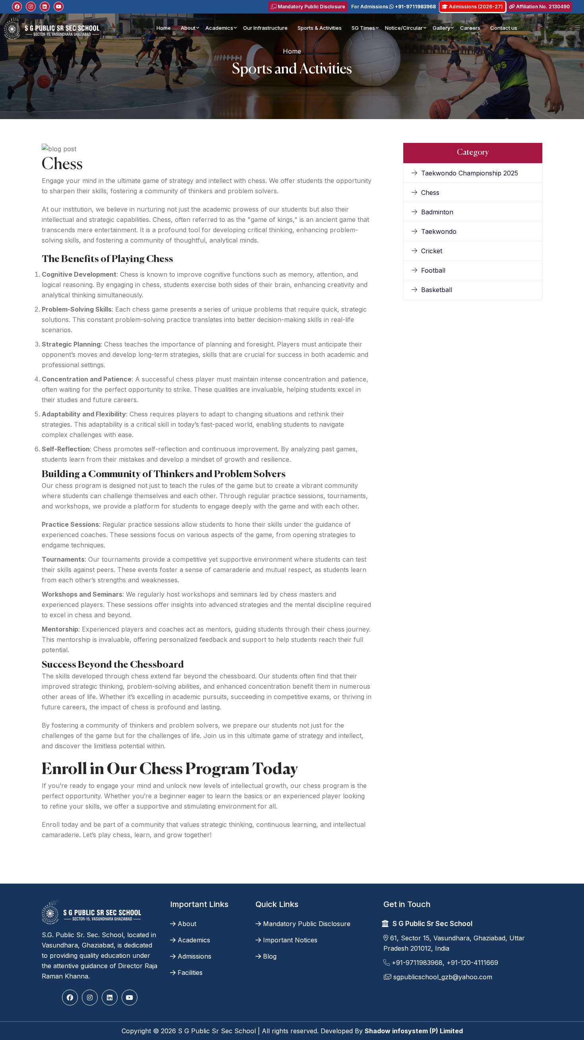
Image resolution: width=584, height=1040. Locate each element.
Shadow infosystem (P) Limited (414, 1031)
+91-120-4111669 (472, 963)
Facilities (190, 972)
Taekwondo (438, 231)
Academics (219, 28)
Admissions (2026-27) (475, 7)
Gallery (441, 28)
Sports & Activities (320, 28)
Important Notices (290, 940)
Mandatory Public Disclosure (311, 7)
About (188, 28)
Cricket (431, 251)
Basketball (436, 290)
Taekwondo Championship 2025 (469, 173)
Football (433, 270)
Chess (430, 192)
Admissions (194, 956)
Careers (470, 28)
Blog (270, 956)
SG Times (363, 28)
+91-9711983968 (416, 963)
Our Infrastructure (265, 28)
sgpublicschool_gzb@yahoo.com (441, 977)
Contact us (503, 28)
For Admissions (393, 7)
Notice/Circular (404, 28)
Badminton (437, 212)
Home (164, 28)
